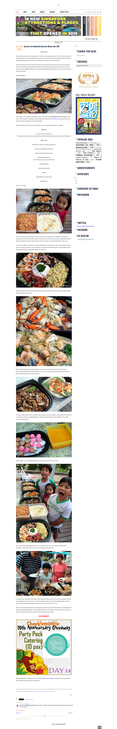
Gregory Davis (23, 703)
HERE (31, 680)
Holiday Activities (85, 155)
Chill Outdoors (89, 153)
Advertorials (82, 147)
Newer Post (18, 712)
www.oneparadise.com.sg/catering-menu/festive (44, 691)
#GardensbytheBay (82, 143)
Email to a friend (29, 699)
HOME (17, 12)
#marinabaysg (95, 143)
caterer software (23, 706)
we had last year (56, 118)
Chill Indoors (97, 151)
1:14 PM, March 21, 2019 (25, 708)
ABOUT (25, 12)
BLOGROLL (52, 12)
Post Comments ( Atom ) (26, 718)
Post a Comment (20, 710)
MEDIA (33, 12)
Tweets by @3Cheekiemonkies (85, 226)
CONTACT (42, 12)
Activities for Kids (85, 145)
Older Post (70, 712)
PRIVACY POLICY (64, 12)
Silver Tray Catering (48, 678)
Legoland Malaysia (82, 157)
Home (44, 716)
